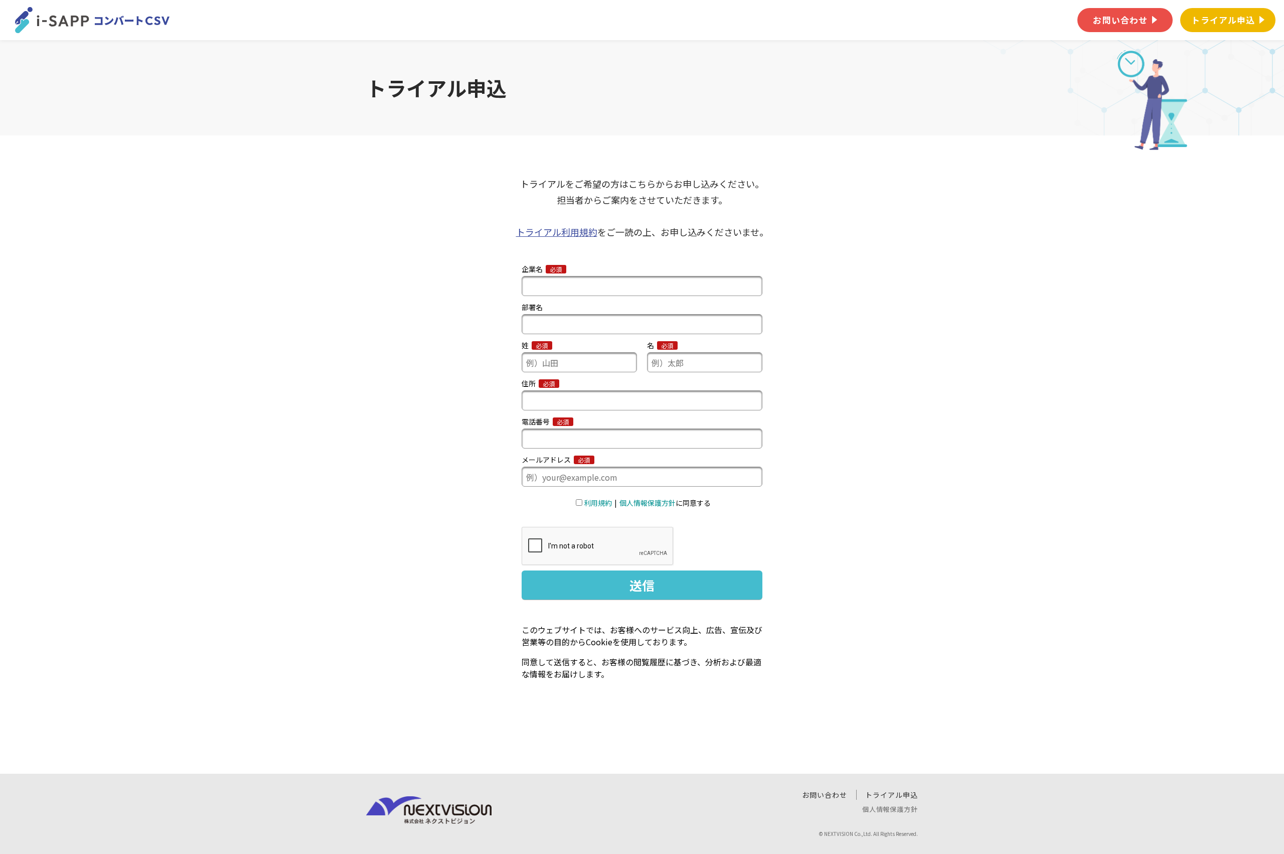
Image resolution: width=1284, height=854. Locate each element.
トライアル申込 (891, 795)
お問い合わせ (824, 795)
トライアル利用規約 (556, 231)
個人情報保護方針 (890, 809)
